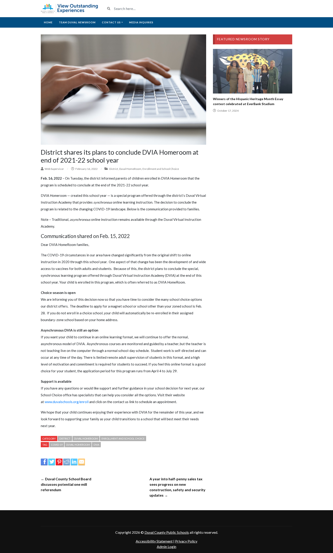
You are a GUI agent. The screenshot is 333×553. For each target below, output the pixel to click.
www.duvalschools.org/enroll (67, 402)
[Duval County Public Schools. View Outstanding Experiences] (70, 8)
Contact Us (111, 22)
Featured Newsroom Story (243, 39)
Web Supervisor (54, 169)
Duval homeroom (78, 444)
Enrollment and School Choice (160, 169)
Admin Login (166, 546)
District (113, 169)
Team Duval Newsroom (77, 22)
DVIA (96, 444)
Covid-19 (57, 444)
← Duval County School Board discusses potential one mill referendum (66, 484)
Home (48, 22)
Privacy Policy (186, 541)
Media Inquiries (141, 22)
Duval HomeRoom (130, 169)
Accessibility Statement (154, 541)
